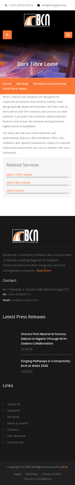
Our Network (16, 436)
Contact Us (15, 442)
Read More (43, 270)
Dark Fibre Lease (18, 183)
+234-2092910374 (21, 5)
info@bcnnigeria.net (54, 5)
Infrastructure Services (49, 84)
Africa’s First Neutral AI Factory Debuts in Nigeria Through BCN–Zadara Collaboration (44, 338)
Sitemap (31, 474)
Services (22, 84)
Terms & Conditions (37, 479)
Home (7, 84)
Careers (13, 430)
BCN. (65, 467)
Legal (17, 474)
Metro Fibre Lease (19, 175)
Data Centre (15, 191)
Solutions (13, 410)
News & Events (17, 423)
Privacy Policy (52, 474)
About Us (13, 404)
